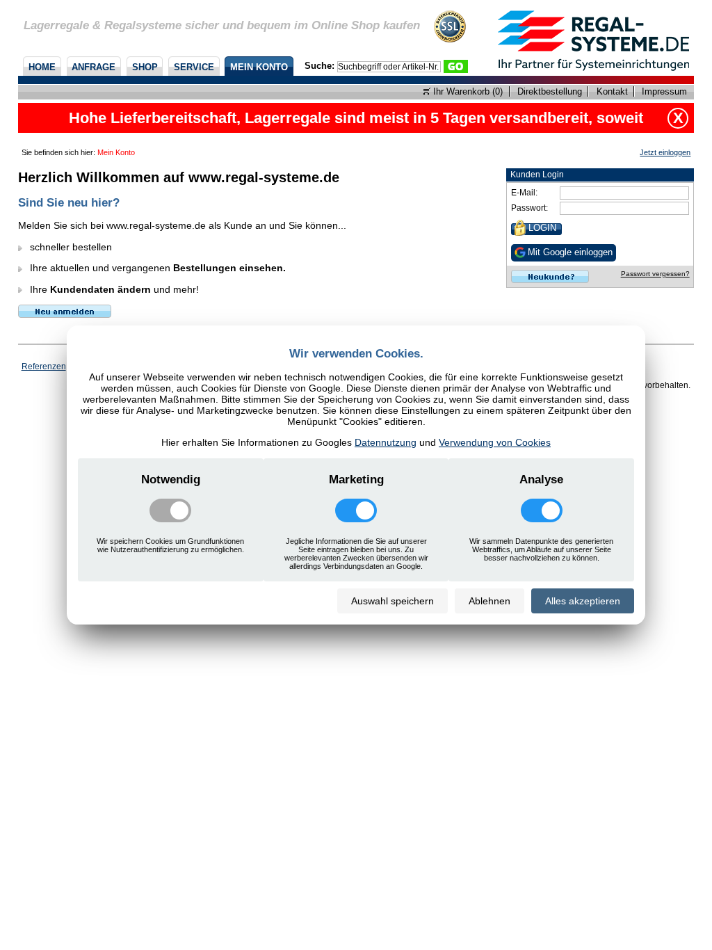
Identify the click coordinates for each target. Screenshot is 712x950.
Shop (145, 67)
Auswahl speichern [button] (392, 600)
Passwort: (529, 208)
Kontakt (612, 91)
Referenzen (44, 366)
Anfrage (93, 67)
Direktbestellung (549, 91)
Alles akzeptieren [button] (582, 600)
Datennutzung (385, 442)
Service (194, 67)
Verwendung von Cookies (495, 442)
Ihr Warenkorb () (466, 91)
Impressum (664, 91)
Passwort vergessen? (655, 273)
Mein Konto (259, 67)
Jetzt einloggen (665, 152)
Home (42, 67)
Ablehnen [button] (489, 600)
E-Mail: (524, 192)
